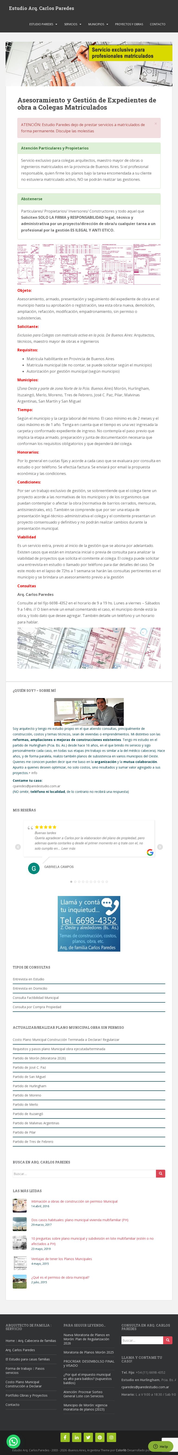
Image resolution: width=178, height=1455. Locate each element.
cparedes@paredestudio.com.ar (36, 786)
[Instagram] (111, 1437)
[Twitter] (88, 1437)
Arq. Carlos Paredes (20, 1350)
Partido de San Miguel (29, 1076)
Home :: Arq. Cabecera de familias (31, 1340)
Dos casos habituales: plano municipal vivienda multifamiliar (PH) (79, 1220)
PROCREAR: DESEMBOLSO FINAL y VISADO (89, 1363)
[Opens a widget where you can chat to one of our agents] (160, 1447)
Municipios (96, 24)
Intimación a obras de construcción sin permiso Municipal (74, 1201)
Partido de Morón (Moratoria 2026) (39, 1058)
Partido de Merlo (25, 1104)
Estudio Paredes (41, 24)
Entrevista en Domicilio (30, 988)
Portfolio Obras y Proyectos (27, 1395)
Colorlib (121, 1450)
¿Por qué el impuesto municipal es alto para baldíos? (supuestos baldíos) (88, 1378)
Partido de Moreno (27, 1095)
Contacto (157, 24)
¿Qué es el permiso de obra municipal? (60, 1277)
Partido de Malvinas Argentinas (36, 1123)
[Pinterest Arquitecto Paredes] (100, 1437)
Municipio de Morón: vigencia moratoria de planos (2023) (85, 1407)
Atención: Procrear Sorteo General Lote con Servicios (84, 1394)
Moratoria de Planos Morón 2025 (89, 1352)
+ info (33, 773)
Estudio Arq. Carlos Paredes (41, 8)
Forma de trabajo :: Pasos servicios (25, 1370)
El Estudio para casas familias (28, 1359)
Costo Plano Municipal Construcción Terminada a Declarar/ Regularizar (66, 1039)
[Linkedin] (76, 1437)
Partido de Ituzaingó (28, 1114)
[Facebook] (65, 1437)
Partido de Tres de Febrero (33, 1141)
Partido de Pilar (24, 1132)
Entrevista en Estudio (28, 979)
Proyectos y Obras (129, 24)
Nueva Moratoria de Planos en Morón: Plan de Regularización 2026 (87, 1339)
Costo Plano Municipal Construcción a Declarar (24, 1384)
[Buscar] (160, 1174)
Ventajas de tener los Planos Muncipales (61, 1259)
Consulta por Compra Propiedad (37, 1007)
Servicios (70, 24)
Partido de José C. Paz (29, 1067)
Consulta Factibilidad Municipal (36, 997)
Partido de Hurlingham (29, 1086)
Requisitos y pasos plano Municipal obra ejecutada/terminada (59, 1049)
